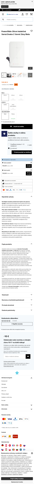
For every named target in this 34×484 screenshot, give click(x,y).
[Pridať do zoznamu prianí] (32, 31)
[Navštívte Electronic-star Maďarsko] (6, 450)
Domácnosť (4, 381)
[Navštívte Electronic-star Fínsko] (24, 450)
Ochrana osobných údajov (9, 361)
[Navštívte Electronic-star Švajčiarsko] (10, 445)
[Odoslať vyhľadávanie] (3, 19)
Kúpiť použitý (7, 170)
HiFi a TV (3, 390)
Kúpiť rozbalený (7, 162)
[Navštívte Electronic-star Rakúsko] (6, 445)
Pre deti (3, 400)
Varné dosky (19, 25)
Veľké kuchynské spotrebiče (7, 25)
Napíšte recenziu (17, 324)
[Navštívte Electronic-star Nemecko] (2, 445)
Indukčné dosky (29, 25)
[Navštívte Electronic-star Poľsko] (10, 450)
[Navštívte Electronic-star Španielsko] (21, 445)
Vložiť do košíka (18, 126)
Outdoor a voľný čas (6, 397)
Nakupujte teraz (5, 6)
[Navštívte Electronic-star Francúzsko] (13, 445)
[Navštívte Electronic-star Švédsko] (21, 450)
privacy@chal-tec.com (9, 366)
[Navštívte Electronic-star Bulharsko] (17, 450)
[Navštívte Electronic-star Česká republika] (2, 450)
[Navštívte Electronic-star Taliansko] (17, 445)
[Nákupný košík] (31, 14)
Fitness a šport (5, 394)
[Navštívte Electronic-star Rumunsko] (13, 450)
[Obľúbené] (27, 14)
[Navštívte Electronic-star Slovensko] (24, 445)
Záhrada (3, 384)
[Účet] (23, 14)
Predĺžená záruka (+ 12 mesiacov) (17, 145)
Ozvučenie (4, 387)
